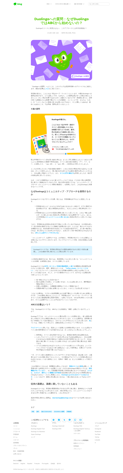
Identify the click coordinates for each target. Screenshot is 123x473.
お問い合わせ (17, 454)
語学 (38, 411)
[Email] (80, 420)
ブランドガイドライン (20, 445)
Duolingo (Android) (58, 426)
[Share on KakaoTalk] (70, 420)
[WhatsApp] (75, 420)
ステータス (77, 433)
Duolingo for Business (38, 431)
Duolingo (34, 426)
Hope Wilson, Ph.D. (69, 33)
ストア (33, 437)
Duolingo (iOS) (56, 429)
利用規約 (76, 446)
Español (29, 463)
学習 (33, 411)
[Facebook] (59, 420)
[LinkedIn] (53, 420)
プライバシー (78, 449)
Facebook (98, 431)
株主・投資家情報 (18, 451)
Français (37, 463)
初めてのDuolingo (47, 411)
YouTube (97, 434)
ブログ (97, 426)
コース (15, 426)
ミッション (16, 429)
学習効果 (69, 411)
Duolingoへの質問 (59, 411)
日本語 (53, 463)
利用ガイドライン (79, 443)
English (23, 463)
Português (45, 463)
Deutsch (15, 463)
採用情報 (16, 443)
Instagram (98, 429)
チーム (15, 437)
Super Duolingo (36, 434)
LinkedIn (97, 440)
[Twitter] (64, 420)
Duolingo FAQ (78, 426)
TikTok (97, 437)
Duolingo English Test (38, 429)
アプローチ (16, 431)
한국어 (59, 463)
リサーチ (16, 440)
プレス (15, 448)
